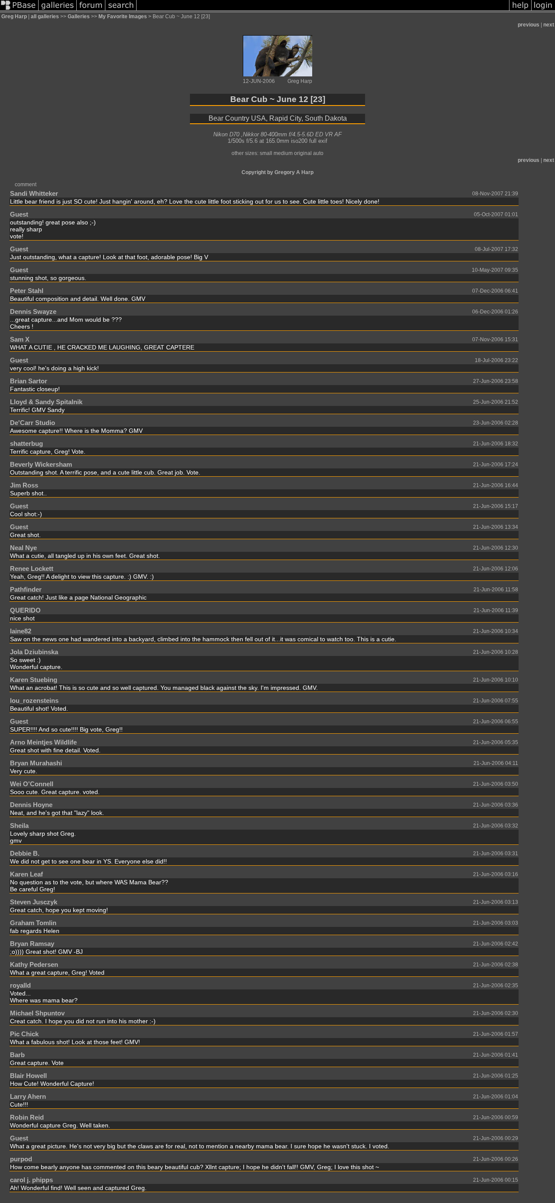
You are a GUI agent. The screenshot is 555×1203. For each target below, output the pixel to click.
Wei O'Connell (31, 784)
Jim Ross (24, 485)
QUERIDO (25, 610)
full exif (318, 141)
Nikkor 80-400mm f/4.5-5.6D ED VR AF (292, 134)
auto (318, 153)
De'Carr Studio (32, 422)
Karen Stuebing (33, 679)
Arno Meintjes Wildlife (43, 742)
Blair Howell (28, 1075)
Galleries (79, 16)
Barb (17, 1054)
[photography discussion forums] (91, 10)
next (548, 25)
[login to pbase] (543, 10)
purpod (21, 1159)
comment (25, 184)
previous (528, 25)
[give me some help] (520, 10)
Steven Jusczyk (33, 902)
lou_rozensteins (34, 700)
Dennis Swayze (33, 311)
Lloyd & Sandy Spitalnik (46, 401)
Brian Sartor (28, 381)
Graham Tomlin (33, 922)
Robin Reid (27, 1117)
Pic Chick (24, 1034)
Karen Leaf (26, 874)
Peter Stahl (26, 290)
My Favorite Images (122, 16)
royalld (20, 985)
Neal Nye (23, 547)
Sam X (19, 339)
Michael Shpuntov (37, 1013)
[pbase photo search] (121, 10)
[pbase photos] (19, 10)
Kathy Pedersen (34, 964)
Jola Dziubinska (34, 652)
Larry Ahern (28, 1096)
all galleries (45, 16)
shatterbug (26, 443)
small (266, 153)
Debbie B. (24, 853)
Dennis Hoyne (31, 804)
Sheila (19, 825)
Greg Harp (14, 16)
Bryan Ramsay (32, 943)
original (303, 153)
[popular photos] (323, 10)
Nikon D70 (226, 134)
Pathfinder (26, 589)
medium (283, 153)
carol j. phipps (31, 1179)
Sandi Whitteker (34, 193)
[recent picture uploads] (58, 10)
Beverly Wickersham (41, 464)
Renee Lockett (31, 568)
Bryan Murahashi (36, 763)
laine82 (20, 631)
